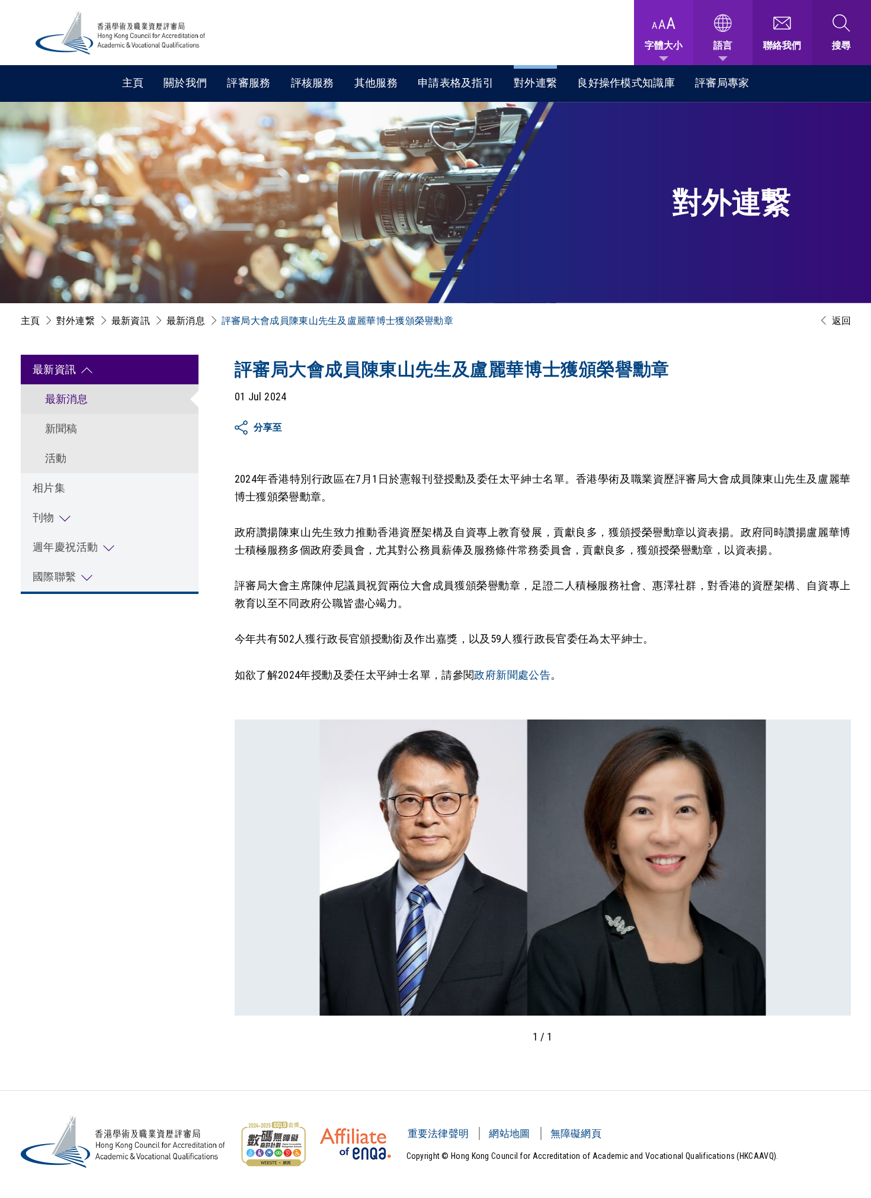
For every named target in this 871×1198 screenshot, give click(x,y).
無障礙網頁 (576, 1133)
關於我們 (185, 82)
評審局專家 (722, 82)
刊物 (44, 517)
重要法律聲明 (438, 1133)
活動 (56, 458)
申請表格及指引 (456, 82)
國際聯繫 (54, 576)
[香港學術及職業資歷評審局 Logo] (121, 33)
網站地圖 (509, 1133)
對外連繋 (535, 82)
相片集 (49, 487)
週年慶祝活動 (65, 547)
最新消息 (185, 320)
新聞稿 (61, 428)
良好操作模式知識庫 (626, 82)
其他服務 (376, 82)
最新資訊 (130, 320)
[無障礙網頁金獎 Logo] (273, 1144)
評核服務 (312, 82)
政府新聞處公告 (512, 675)
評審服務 (248, 82)
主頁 (133, 82)
